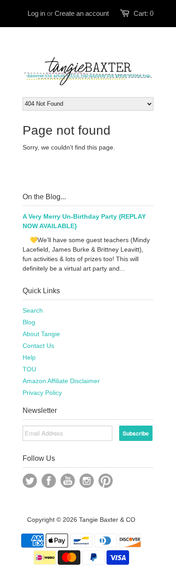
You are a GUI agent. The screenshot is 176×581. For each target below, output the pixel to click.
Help (29, 357)
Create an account (82, 13)
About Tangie (41, 333)
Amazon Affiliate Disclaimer (61, 380)
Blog (29, 322)
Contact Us (38, 345)
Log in (36, 13)
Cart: (143, 13)
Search (33, 310)
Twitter (30, 480)
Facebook (49, 480)
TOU (29, 369)
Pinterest (105, 480)
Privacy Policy (42, 392)
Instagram (86, 480)
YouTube (67, 480)
